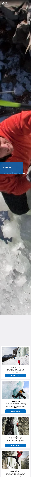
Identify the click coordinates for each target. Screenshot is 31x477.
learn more (15, 411)
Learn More (15, 375)
